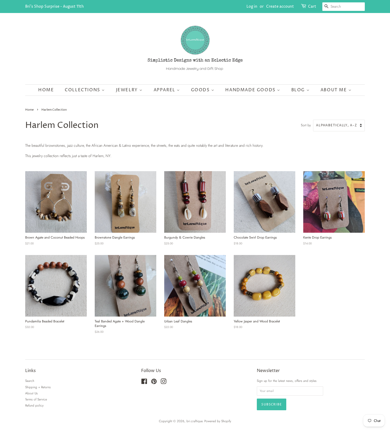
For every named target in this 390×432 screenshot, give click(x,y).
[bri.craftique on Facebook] (144, 382)
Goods (201, 90)
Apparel (165, 90)
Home (46, 90)
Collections (83, 90)
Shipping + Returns (38, 387)
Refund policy (34, 405)
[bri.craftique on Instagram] (163, 382)
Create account (280, 6)
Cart (312, 6)
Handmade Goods (251, 90)
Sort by (306, 125)
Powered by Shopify (217, 421)
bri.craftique (194, 421)
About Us (31, 393)
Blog (298, 90)
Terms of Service (36, 399)
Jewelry (128, 90)
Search (29, 380)
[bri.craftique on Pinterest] (154, 382)
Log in (251, 6)
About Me (334, 90)
